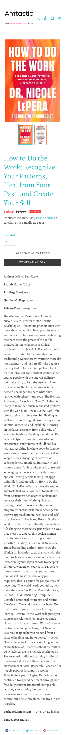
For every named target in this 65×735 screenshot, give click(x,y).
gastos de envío (44, 218)
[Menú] (59, 18)
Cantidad (9, 235)
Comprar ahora (32, 262)
